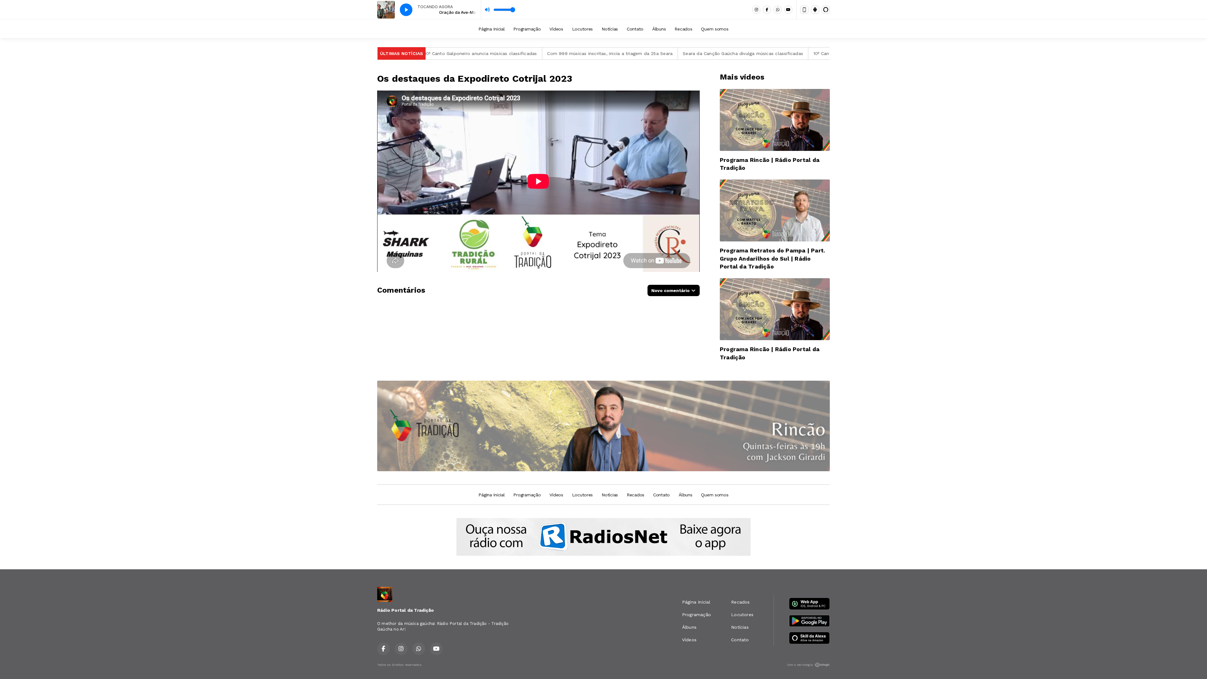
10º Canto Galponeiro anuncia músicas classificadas (435, 53)
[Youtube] (788, 10)
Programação (527, 28)
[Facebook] (767, 10)
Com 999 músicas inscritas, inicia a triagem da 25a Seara (564, 53)
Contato (635, 28)
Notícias (610, 28)
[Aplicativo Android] (815, 10)
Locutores (582, 28)
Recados (683, 28)
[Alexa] (826, 10)
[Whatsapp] (778, 10)
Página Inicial (491, 28)
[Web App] (804, 10)
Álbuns (659, 28)
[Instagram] (756, 10)
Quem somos (714, 28)
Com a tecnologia (800, 664)
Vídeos (556, 28)
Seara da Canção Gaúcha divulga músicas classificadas (697, 53)
